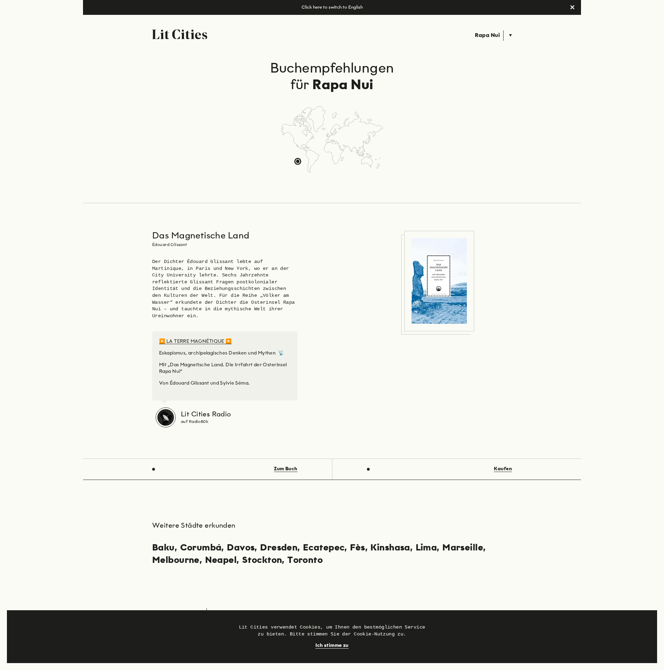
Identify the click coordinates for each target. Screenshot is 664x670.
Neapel (221, 560)
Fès (357, 548)
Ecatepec (323, 548)
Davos (241, 548)
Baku (163, 548)
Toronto (305, 560)
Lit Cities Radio (206, 414)
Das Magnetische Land (200, 236)
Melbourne (176, 560)
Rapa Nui (487, 35)
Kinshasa (390, 548)
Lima (426, 548)
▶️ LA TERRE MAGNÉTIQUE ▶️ (195, 341)
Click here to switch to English (332, 7)
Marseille (462, 548)
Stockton (262, 560)
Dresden (278, 548)
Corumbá (201, 548)
